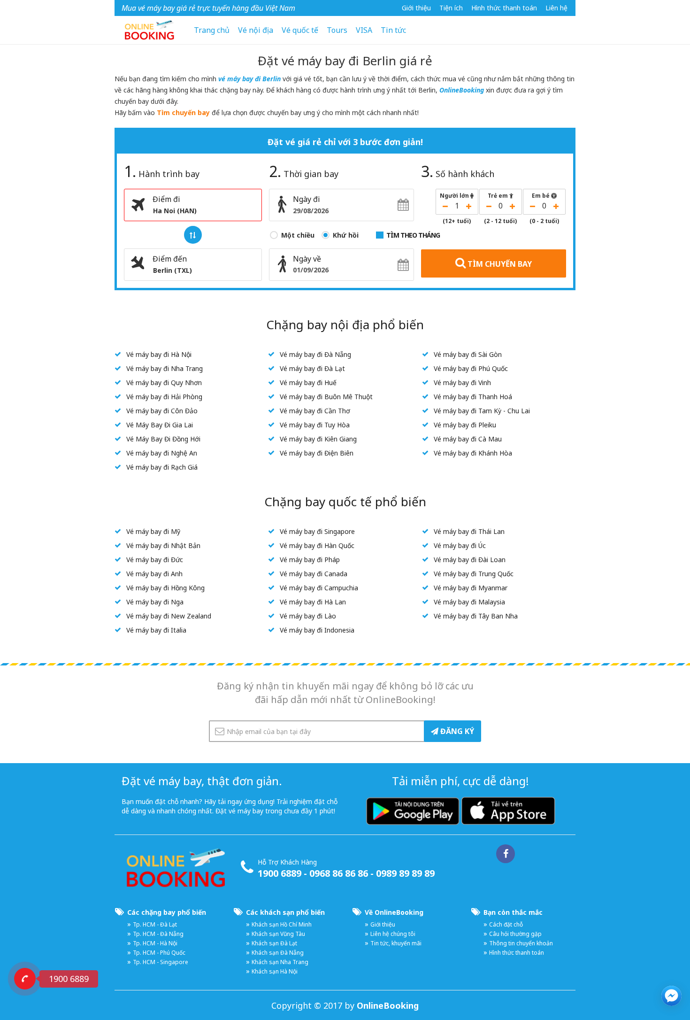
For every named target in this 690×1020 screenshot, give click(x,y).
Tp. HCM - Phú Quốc (159, 953)
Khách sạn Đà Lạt (274, 943)
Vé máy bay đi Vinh (462, 382)
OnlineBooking (461, 89)
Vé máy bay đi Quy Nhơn (164, 382)
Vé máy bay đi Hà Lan (313, 601)
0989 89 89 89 (405, 873)
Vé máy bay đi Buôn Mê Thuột (326, 396)
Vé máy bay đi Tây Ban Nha (476, 615)
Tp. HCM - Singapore (160, 962)
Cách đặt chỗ (506, 924)
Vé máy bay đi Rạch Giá (162, 467)
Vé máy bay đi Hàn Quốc (317, 545)
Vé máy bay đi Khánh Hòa (473, 452)
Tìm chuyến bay (183, 112)
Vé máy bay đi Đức (154, 559)
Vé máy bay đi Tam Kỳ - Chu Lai (482, 410)
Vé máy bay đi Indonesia (317, 630)
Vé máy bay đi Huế (308, 382)
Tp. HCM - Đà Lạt (155, 924)
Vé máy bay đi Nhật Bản (163, 545)
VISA (364, 30)
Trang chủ (212, 30)
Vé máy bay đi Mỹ (153, 531)
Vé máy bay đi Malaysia (469, 601)
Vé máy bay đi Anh (154, 573)
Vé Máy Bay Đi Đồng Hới (163, 438)
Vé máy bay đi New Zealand (168, 615)
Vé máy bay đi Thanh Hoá (473, 396)
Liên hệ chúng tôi (392, 934)
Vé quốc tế (300, 30)
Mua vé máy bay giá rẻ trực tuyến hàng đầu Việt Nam (208, 8)
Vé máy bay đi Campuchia (319, 587)
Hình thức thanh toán (504, 7)
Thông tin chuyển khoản (521, 943)
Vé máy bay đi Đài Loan (470, 559)
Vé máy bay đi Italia (156, 630)
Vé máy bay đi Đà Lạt (312, 368)
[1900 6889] (25, 978)
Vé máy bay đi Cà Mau (468, 438)
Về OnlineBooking (394, 912)
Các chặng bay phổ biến (166, 912)
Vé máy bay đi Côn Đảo (162, 410)
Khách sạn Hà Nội (275, 971)
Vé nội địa (255, 30)
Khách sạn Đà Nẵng (278, 953)
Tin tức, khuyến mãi (396, 943)
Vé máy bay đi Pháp (310, 559)
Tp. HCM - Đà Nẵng (158, 934)
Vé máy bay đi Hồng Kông (165, 587)
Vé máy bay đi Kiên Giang (318, 438)
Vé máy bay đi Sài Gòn (468, 354)
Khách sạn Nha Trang (280, 962)
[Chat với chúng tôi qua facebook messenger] (671, 996)
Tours (337, 30)
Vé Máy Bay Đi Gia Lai (159, 424)
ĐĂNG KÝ (456, 731)
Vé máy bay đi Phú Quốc (471, 368)
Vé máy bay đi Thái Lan (469, 531)
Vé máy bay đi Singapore (317, 531)
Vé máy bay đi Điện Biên (316, 452)
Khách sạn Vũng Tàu (278, 934)
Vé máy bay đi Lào (308, 615)
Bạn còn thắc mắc (513, 912)
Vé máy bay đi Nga (155, 601)
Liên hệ (556, 7)
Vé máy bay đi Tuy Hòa (315, 424)
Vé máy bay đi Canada (313, 573)
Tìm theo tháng (413, 235)
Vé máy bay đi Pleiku (465, 424)
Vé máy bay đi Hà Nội (159, 354)
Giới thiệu (416, 7)
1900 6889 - (283, 873)
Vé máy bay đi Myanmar (470, 587)
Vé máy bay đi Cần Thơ (315, 410)
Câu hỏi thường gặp (515, 934)
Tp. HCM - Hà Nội (155, 943)
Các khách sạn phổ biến (285, 912)
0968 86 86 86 (338, 873)
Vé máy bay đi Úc (460, 545)
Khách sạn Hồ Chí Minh (282, 924)
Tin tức (393, 30)
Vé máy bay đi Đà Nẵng (315, 354)
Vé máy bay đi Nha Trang (164, 368)
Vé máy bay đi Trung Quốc (474, 573)
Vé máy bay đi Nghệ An (161, 452)
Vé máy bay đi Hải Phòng (164, 396)
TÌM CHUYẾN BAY (499, 264)
